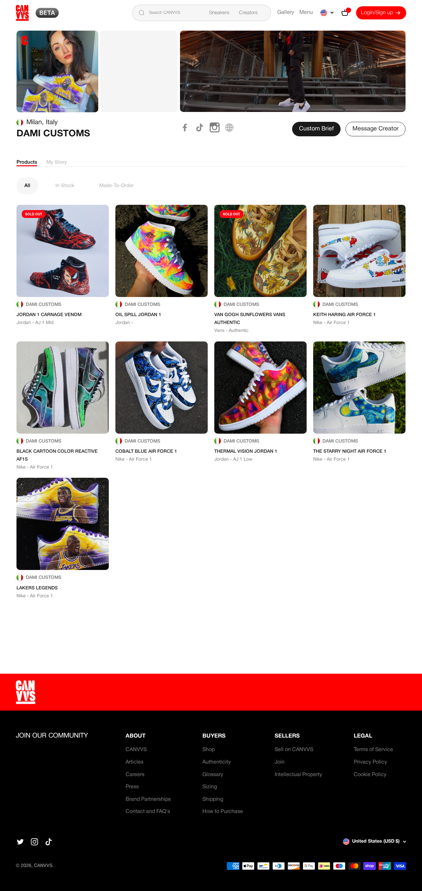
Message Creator (375, 129)
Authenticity (216, 762)
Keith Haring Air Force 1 (344, 315)
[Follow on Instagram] (34, 841)
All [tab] (27, 185)
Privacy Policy (370, 762)
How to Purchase (222, 811)
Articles (134, 762)
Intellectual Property (298, 774)
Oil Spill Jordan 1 (138, 315)
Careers (135, 774)
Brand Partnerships (148, 799)
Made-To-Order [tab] (116, 185)
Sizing (209, 787)
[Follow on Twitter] (20, 841)
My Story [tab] (56, 162)
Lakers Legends (37, 588)
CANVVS (136, 749)
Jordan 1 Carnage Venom (48, 315)
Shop (208, 749)
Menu (306, 12)
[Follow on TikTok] (48, 841)
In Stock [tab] (64, 185)
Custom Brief (316, 129)
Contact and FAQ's (148, 811)
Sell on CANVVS (294, 749)
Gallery (285, 12)
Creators (248, 13)
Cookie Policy (370, 774)
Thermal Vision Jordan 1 (245, 451)
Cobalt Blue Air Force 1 (146, 451)
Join (280, 762)
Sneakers (219, 13)
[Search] (141, 13)
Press (132, 787)
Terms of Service (373, 749)
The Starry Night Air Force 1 (349, 451)
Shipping (212, 799)
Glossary (212, 774)
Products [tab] (26, 162)
